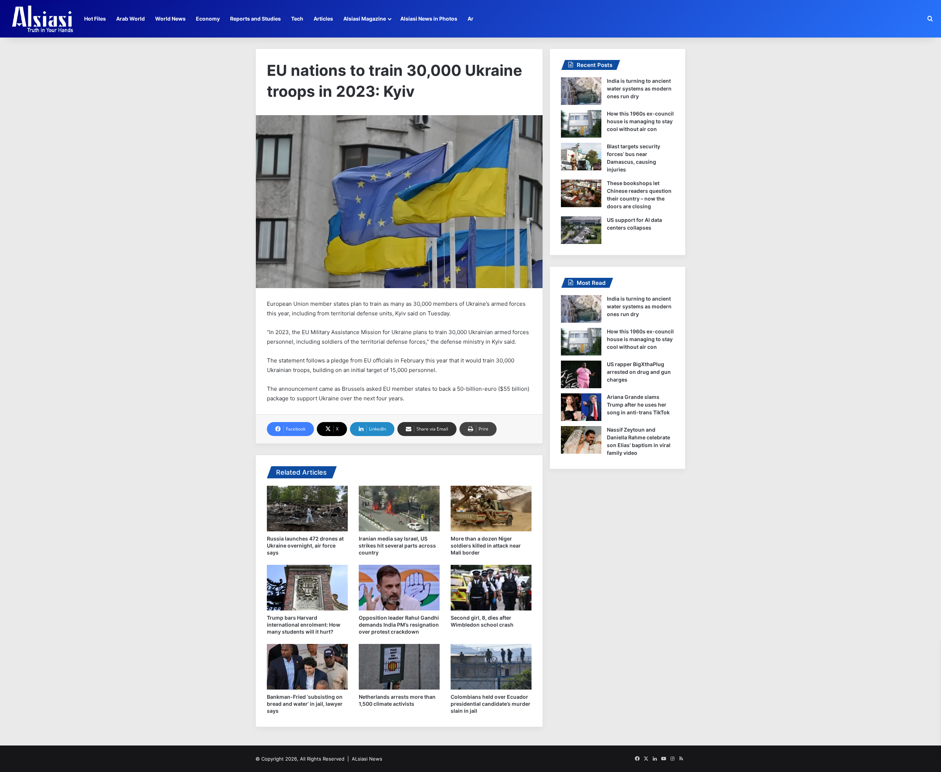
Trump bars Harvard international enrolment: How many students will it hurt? (303, 625)
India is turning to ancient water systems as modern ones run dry (639, 88)
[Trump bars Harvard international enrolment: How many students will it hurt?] (307, 587)
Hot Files (95, 18)
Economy (208, 18)
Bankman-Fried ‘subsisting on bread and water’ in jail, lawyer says (305, 704)
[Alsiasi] (42, 19)
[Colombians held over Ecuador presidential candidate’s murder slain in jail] (491, 667)
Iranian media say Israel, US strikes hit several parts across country (397, 545)
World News (170, 18)
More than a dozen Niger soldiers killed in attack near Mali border (486, 545)
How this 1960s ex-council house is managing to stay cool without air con (640, 121)
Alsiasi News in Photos (428, 18)
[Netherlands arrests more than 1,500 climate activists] (399, 667)
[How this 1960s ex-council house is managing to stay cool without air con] (581, 124)
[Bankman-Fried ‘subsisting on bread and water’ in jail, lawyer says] (307, 667)
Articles (323, 18)
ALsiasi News (367, 759)
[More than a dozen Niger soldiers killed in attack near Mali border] (491, 508)
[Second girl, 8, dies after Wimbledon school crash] (491, 587)
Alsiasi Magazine (364, 18)
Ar (470, 18)
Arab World (130, 18)
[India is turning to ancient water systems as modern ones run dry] (581, 91)
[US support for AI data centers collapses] (581, 230)
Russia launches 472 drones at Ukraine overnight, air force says (305, 545)
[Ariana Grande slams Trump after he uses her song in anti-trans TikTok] (581, 407)
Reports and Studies (255, 18)
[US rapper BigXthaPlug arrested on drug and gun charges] (581, 374)
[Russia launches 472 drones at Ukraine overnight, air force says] (307, 508)
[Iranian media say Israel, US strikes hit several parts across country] (399, 508)
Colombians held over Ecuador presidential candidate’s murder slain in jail (490, 704)
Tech (297, 18)
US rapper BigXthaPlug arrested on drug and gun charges (639, 372)
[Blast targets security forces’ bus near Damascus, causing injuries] (581, 156)
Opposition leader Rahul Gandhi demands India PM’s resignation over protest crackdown (399, 625)
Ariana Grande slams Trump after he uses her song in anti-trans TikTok (638, 404)
